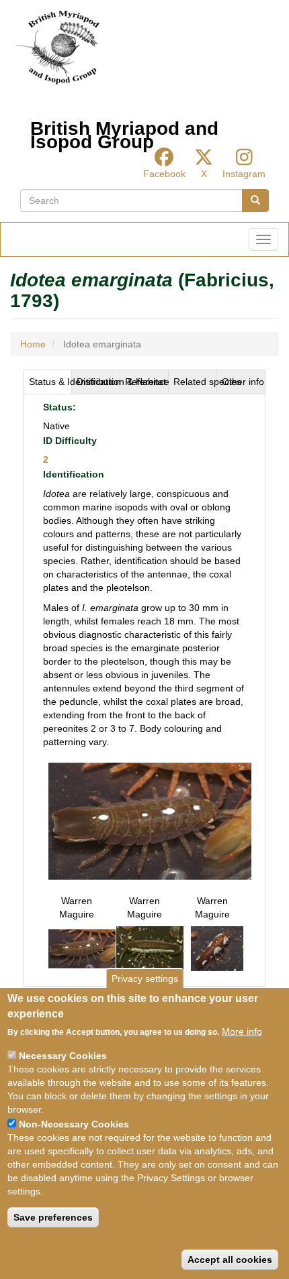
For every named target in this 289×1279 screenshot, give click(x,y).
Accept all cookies (230, 1259)
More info (242, 1031)
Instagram (243, 173)
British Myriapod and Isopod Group (124, 132)
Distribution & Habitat (98, 381)
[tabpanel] (144, 690)
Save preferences (53, 1217)
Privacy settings (145, 978)
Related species (195, 381)
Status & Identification (50, 381)
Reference (147, 381)
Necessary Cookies (63, 1055)
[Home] (57, 47)
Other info (243, 381)
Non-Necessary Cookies (74, 1124)
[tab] (48, 382)
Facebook (164, 173)
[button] (150, 820)
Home (33, 344)
